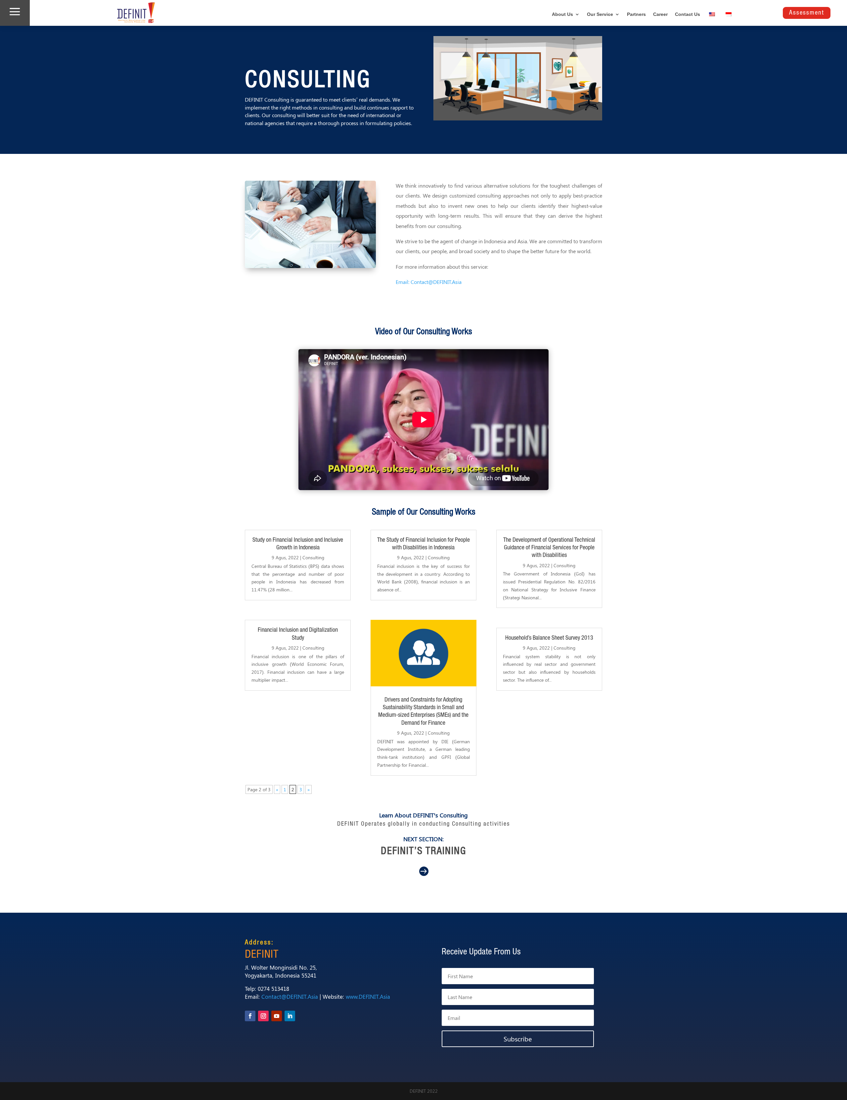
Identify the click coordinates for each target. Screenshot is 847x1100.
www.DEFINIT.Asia (368, 996)
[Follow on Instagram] (263, 1016)
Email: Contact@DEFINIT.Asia (429, 281)
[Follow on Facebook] (250, 1016)
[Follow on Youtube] (276, 1016)
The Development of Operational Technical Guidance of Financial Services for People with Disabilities (549, 547)
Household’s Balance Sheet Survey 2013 (549, 638)
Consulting (313, 557)
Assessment (806, 13)
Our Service (600, 14)
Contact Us (687, 14)
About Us (562, 14)
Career (660, 14)
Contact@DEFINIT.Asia (289, 996)
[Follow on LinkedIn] (290, 1016)
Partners (636, 14)
